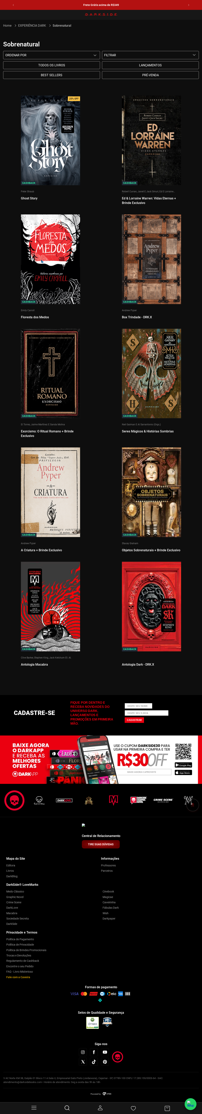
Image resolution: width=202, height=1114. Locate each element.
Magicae (108, 897)
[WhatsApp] (190, 1104)
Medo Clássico (15, 891)
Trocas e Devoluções (18, 955)
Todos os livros (51, 65)
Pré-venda (150, 75)
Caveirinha (109, 902)
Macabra (11, 913)
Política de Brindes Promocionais (26, 950)
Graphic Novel (14, 897)
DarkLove (12, 907)
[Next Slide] (188, 5)
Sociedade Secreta (17, 918)
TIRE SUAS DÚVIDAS (101, 844)
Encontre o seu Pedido (20, 966)
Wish (105, 913)
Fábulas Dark (111, 907)
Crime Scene (13, 902)
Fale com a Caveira (18, 977)
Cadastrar (134, 720)
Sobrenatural (62, 25)
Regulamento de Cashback (22, 960)
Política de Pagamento (20, 939)
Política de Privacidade (20, 944)
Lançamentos (150, 65)
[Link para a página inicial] (9, 25)
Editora (10, 865)
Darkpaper (109, 918)
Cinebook (108, 891)
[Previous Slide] (13, 5)
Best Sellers (51, 75)
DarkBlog (12, 876)
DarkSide (11, 923)
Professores (108, 865)
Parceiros (107, 870)
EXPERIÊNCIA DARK (32, 25)
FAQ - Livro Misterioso (19, 971)
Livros (10, 870)
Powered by (96, 1094)
